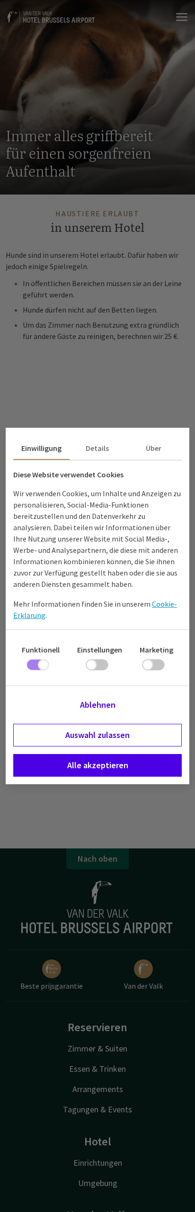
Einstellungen (99, 649)
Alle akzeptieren (97, 765)
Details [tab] (97, 448)
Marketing (156, 649)
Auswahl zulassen (97, 734)
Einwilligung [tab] (41, 448)
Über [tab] (153, 448)
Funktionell (41, 649)
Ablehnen (97, 704)
